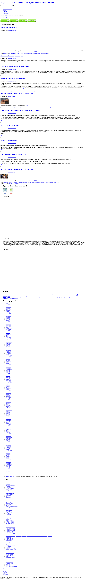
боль (4, 122)
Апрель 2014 (8, 415)
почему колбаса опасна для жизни (32, 107)
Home (4, 568)
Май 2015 (8, 400)
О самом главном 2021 (10, 532)
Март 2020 (8, 335)
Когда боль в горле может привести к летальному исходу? (20, 110)
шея (52, 151)
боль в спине (15, 294)
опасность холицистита (29, 75)
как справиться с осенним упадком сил (28, 182)
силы (55, 182)
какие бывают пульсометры (41, 63)
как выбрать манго (13, 53)
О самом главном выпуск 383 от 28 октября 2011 (17, 169)
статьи (7, 556)
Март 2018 (8, 362)
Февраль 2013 (8, 431)
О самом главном (10, 15)
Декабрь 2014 (8, 406)
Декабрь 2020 (8, 325)
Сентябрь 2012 (9, 437)
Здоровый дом (9, 502)
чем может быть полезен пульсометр (53, 107)
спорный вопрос (9, 554)
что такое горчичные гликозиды (42, 137)
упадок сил (50, 166)
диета (55, 294)
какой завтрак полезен (23, 90)
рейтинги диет (9, 546)
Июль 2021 (8, 317)
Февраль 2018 (8, 363)
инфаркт (73, 294)
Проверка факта (9, 540)
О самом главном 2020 (10, 531)
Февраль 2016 (8, 390)
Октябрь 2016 (8, 381)
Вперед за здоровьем (10, 488)
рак (62, 297)
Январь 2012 (8, 446)
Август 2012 (8, 438)
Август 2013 (8, 424)
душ (4, 166)
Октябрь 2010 (8, 463)
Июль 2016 (8, 385)
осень (46, 166)
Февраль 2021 (8, 322)
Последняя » (16, 183)
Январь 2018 (8, 364)
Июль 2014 (8, 412)
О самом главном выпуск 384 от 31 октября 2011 (17, 93)
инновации (8, 505)
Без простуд (8, 481)
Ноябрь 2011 (8, 448)
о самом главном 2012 (10, 522)
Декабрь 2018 (8, 352)
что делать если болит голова (45, 151)
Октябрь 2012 (8, 436)
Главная (4, 7)
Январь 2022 (8, 310)
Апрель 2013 (8, 429)
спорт (54, 63)
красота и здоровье (10, 515)
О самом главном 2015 (10, 525)
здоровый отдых (9, 503)
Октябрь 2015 (8, 395)
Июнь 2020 (8, 331)
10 (11, 183)
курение (21, 297)
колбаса (14, 107)
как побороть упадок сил (10, 166)
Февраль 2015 (8, 404)
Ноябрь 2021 (8, 312)
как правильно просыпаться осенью (24, 166)
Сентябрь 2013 (9, 423)
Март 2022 (8, 308)
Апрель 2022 (8, 307)
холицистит (57, 75)
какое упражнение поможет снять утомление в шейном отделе (18, 151)
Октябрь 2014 (8, 408)
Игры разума (8, 504)
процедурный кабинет (10, 545)
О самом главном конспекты (12, 534)
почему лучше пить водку (49, 75)
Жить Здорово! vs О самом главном (20, 194)
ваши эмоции (8, 487)
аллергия (5, 294)
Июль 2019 (8, 344)
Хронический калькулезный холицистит (15, 66)
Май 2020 (8, 333)
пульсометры (50, 63)
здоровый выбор (9, 501)
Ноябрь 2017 (8, 367)
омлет (30, 90)
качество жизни (9, 512)
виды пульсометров (7, 63)
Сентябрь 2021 (9, 314)
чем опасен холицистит (66, 75)
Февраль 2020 (8, 336)
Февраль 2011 (8, 458)
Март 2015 (8, 403)
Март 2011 (8, 457)
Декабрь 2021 (8, 311)
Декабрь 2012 (8, 433)
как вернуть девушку (5, 580)
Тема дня (7, 558)
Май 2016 (8, 387)
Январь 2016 (8, 391)
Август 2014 (8, 411)
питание (45, 297)
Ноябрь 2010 (8, 462)
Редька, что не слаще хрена (10, 125)
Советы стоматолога (10, 553)
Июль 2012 (8, 439)
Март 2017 (8, 376)
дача (6, 496)
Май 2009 (8, 471)
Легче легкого (9, 516)
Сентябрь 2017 (9, 369)
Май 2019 (8, 346)
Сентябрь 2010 (9, 464)
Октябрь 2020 (8, 327)
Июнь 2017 (8, 372)
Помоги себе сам (9, 538)
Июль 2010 (8, 466)
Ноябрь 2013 (8, 421)
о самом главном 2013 (10, 523)
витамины (24, 294)
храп (8, 298)
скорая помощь (9, 551)
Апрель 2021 (8, 320)
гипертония (33, 294)
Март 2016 (8, 389)
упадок (57, 182)
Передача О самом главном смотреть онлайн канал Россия (27, 2)
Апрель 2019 (8, 347)
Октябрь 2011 (8, 449)
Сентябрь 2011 (9, 450)
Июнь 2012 (8, 440)
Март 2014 (8, 416)
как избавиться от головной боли (12, 182)
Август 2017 (8, 370)
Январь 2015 (8, 405)
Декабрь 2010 (8, 460)
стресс (74, 297)
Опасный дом (8, 537)
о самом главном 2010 (10, 520)
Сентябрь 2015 (9, 396)
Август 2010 (8, 465)
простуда (59, 297)
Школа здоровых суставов (11, 566)
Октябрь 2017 (8, 368)
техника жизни (9, 559)
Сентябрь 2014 (9, 410)
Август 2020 (8, 329)
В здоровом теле (9, 486)
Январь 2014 (8, 419)
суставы (77, 297)
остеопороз (38, 297)
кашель (16, 137)
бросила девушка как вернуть (7, 579)
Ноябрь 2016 (8, 380)
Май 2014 (8, 414)
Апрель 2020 (8, 334)
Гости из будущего (9, 494)
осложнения (25, 122)
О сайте (4, 12)
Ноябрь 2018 (8, 353)
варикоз (20, 294)
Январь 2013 (8, 432)
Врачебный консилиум (10, 490)
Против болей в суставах (11, 544)
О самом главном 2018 (10, 529)
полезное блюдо (49, 297)
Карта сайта (5, 13)
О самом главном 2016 (10, 527)
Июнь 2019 (8, 345)
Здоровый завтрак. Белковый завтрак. (14, 78)
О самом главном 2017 (10, 528)
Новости (7, 519)
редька (20, 137)
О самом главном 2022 (10, 533)
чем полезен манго (44, 53)
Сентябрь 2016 (9, 382)
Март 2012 (8, 444)
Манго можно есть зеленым (26, 53)
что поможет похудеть (15, 298)
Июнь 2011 (8, 454)
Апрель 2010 (8, 470)
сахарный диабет (65, 297)
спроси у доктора (9, 555)
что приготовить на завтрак (49, 90)
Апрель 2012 (8, 442)
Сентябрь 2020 (9, 328)
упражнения (81, 297)
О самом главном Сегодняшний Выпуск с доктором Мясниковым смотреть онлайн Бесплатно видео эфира (29, 536)
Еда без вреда (8, 497)
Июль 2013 (8, 425)
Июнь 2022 (8, 304)
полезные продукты (39, 75)
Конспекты (8, 513)
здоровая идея (9, 499)
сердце (70, 297)
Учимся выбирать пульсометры (12, 56)
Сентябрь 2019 (9, 342)
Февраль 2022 (8, 309)
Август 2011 (8, 451)
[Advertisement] (11, 39)
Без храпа (8, 482)
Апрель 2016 (8, 388)
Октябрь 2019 (8, 341)
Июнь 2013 (8, 427)
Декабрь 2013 (8, 420)
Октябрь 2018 (8, 354)
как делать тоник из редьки (9, 137)
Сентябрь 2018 (9, 355)
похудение (54, 297)
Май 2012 (8, 441)
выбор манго (5, 53)
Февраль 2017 (8, 377)
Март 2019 (8, 348)
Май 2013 (8, 428)
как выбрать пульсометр (29, 63)
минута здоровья (9, 517)
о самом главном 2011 (10, 521)
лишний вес (26, 297)
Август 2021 (8, 316)
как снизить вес (14, 297)
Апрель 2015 (8, 402)
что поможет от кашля (30, 137)
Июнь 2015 (8, 399)
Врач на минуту (9, 489)
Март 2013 (8, 430)
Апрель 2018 (8, 361)
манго (19, 53)
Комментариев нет (12, 30)
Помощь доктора (9, 539)
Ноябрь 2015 (8, 394)
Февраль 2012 (8, 445)
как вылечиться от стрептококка (15, 122)
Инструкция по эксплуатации (12, 506)
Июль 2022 (8, 303)
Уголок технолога (9, 563)
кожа (19, 297)
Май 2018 (8, 360)
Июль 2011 (8, 453)
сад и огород (8, 547)
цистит (11, 298)
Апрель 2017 (8, 374)
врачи (7, 491)
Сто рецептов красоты (10, 557)
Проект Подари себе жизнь (11, 542)
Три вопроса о (9, 561)
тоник (23, 137)
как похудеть (8, 511)
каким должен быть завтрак (38, 166)
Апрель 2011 (8, 456)
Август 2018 (8, 356)
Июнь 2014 (8, 413)
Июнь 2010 (8, 467)
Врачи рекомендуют (10, 493)
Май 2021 (8, 319)
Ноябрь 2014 (8, 407)
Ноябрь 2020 (8, 326)
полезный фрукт (36, 53)
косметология (8, 514)
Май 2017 (8, 373)
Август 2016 (8, 384)
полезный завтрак (20, 107)
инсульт (70, 294)
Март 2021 (8, 321)
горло (6, 122)
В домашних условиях (10, 485)
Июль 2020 (8, 330)
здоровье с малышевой (10, 476)
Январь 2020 (8, 337)
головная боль (39, 294)
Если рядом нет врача (10, 498)
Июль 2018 (8, 357)
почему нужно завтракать (37, 90)
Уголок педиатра (9, 562)
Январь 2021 (8, 324)
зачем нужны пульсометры (17, 63)
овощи (32, 297)
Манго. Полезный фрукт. (9, 27)
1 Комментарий (11, 172)
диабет (52, 294)
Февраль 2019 (8, 350)
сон (72, 297)
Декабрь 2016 (8, 379)
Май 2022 (8, 305)
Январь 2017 (8, 378)
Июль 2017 (8, 371)
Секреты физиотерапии (11, 549)
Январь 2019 (8, 351)
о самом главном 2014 (10, 524)
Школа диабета (9, 565)
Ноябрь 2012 (8, 434)
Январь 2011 (8, 459)
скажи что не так (9, 550)
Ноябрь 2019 (8, 339)
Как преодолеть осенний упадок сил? (13, 154)
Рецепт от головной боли (9, 140)
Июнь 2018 (8, 359)
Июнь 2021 (8, 318)
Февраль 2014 (8, 417)
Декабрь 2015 (8, 393)
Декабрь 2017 (8, 365)
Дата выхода (8, 495)
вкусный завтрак (6, 90)
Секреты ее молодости (10, 548)
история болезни (9, 507)
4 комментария (11, 96)
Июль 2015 (8, 398)
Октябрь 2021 (8, 313)
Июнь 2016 (8, 386)
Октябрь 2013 (8, 422)
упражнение (35, 151)
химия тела (8, 564)
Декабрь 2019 (8, 338)
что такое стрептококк (41, 122)
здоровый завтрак (14, 90)
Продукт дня (8, 541)
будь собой (8, 484)
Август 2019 (8, 343)
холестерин (5, 298)
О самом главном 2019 (10, 530)
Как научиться (9, 510)
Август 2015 (8, 397)
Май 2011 (8, 455)
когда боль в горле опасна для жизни (45, 182)
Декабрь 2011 (8, 447)
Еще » (36, 51)
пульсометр (42, 107)
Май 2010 (8, 468)
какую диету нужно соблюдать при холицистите (13, 75)
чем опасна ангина (32, 122)
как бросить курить (10, 508)
